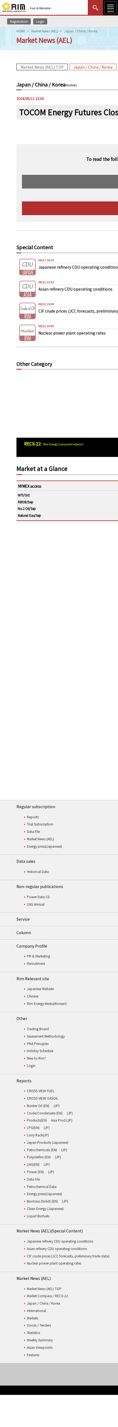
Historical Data (38, 871)
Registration (19, 21)
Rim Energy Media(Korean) (47, 1003)
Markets (32, 1318)
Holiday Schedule (40, 1050)
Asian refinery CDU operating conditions (57, 1248)
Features (33, 1354)
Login (40, 21)
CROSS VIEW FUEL (40, 1090)
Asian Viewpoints (39, 1347)
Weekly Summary (40, 1340)
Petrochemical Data (42, 1186)
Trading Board (38, 1028)
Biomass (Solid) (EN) (42, 1201)
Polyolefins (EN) (39, 1156)
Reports (33, 816)
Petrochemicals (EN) (42, 1149)
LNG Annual (35, 904)
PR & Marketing (38, 956)
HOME (21, 31)
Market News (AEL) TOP (42, 67)
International (36, 1310)
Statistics (33, 1332)
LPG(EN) (33, 1127)
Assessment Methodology (46, 1036)
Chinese (32, 996)
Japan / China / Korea (93, 67)
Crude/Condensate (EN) (45, 1113)
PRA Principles (38, 1043)
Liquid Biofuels (38, 1215)
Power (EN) (35, 1171)
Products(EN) (37, 1120)
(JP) (57, 1105)
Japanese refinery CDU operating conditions (60, 1241)
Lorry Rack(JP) (38, 1135)
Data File (33, 831)
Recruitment (36, 963)
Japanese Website (40, 988)
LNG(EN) (33, 1164)
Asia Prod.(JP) (61, 1120)
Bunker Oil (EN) (38, 1105)
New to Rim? (36, 1058)
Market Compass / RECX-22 (47, 1295)
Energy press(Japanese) (44, 846)
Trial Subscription (40, 824)
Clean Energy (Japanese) (45, 1208)
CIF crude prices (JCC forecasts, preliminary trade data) (68, 1256)
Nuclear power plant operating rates (54, 1263)
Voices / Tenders (39, 1325)
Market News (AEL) (44, 31)
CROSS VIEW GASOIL (42, 1098)
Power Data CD (38, 896)
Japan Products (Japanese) (47, 1142)
